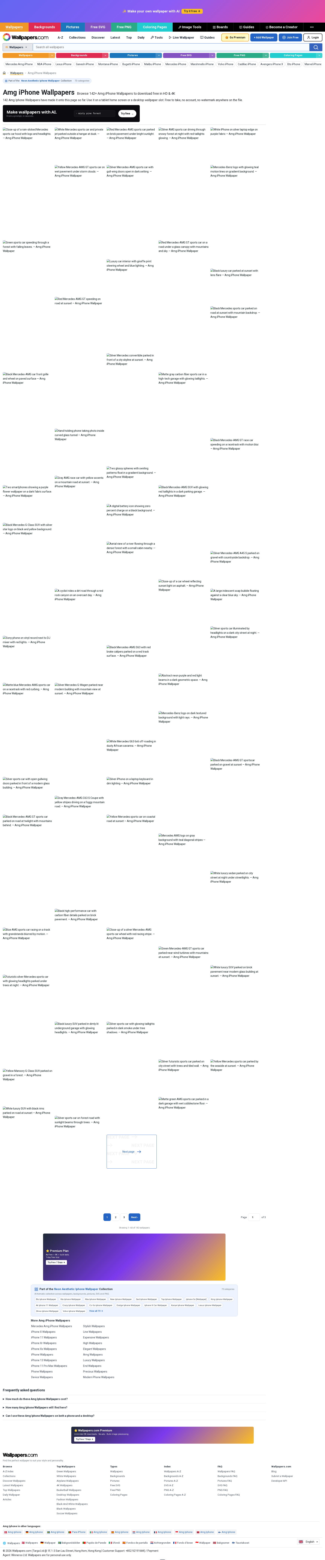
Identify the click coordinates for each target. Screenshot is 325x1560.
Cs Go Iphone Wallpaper (100, 1305)
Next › (134, 1217)
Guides (248, 27)
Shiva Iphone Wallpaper (47, 1311)
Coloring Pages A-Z (175, 1494)
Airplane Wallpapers (68, 1480)
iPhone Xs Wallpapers (44, 1348)
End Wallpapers (92, 1365)
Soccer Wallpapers (67, 1513)
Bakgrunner (223, 1542)
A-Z (60, 37)
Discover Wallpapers (14, 1480)
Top (129, 37)
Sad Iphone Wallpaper (146, 1299)
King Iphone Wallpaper (221, 1299)
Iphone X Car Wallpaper (155, 1305)
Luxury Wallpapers (94, 1360)
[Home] (4, 73)
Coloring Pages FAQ (229, 1494)
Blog (273, 1471)
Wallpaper (49, 1542)
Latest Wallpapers (13, 1485)
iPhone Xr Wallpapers (43, 1343)
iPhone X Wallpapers (43, 1331)
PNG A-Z (169, 1490)
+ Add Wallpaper (264, 37)
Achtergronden (162, 1542)
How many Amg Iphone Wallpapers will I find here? (36, 1407)
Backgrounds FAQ (227, 1476)
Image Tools (191, 27)
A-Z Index (8, 1471)
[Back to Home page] (25, 37)
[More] (312, 27)
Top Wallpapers (11, 1490)
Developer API (279, 1480)
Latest (115, 37)
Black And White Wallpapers (72, 1504)
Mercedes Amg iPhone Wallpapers (51, 1326)
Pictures (72, 27)
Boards (222, 27)
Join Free (292, 37)
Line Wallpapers (92, 1331)
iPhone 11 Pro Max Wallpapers (49, 1365)
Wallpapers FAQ (226, 1471)
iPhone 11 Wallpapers (44, 1337)
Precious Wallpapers (95, 1371)
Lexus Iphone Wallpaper (209, 1305)
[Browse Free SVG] (212, 55)
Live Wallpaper (183, 37)
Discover (98, 37)
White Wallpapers (66, 1476)
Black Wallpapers (66, 1508)
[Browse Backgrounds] (105, 55)
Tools (159, 37)
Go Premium (237, 37)
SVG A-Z (168, 1485)
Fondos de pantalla (137, 1542)
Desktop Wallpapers (68, 1494)
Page (244, 1217)
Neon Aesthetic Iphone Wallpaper (76, 1289)
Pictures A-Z (171, 1480)
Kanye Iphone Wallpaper (182, 1305)
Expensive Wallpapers (96, 1337)
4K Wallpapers (64, 1485)
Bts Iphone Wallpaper (46, 1299)
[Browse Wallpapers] (52, 55)
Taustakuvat (242, 1542)
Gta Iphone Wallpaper (70, 1299)
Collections (77, 37)
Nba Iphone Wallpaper (95, 1299)
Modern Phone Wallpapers (98, 1377)
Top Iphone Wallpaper (171, 1299)
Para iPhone (78, 1532)
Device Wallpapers (42, 1377)
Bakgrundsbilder (71, 1542)
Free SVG (98, 27)
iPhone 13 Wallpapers (44, 1360)
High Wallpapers (92, 1343)
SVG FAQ (222, 1485)
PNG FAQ (223, 1490)
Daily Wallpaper (11, 1494)
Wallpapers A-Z (172, 1471)
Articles (7, 1499)
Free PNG (124, 27)
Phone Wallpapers (42, 1371)
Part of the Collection (48, 80)
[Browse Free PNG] (266, 55)
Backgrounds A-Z (173, 1476)
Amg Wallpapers (93, 1354)
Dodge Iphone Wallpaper (128, 1305)
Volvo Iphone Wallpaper (74, 1311)
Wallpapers (14, 27)
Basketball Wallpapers (69, 1490)
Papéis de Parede (96, 1542)
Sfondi (116, 1542)
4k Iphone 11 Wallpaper (47, 1305)
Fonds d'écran (185, 1542)
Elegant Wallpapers (94, 1348)
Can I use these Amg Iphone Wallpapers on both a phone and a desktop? (50, 1415)
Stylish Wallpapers (94, 1326)
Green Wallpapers (66, 1471)
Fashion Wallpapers (67, 1499)
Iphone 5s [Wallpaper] (196, 1299)
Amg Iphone (14, 1532)
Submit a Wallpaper (282, 1476)
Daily (141, 37)
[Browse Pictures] (159, 55)
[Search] (316, 47)
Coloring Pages (155, 27)
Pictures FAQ (225, 1480)
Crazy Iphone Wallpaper (73, 1305)
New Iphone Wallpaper (121, 1299)
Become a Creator (283, 27)
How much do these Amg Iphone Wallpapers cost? (37, 1399)
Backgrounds (44, 27)
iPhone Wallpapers (42, 1354)
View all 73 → (96, 1311)
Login (315, 37)
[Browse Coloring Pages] (319, 55)
